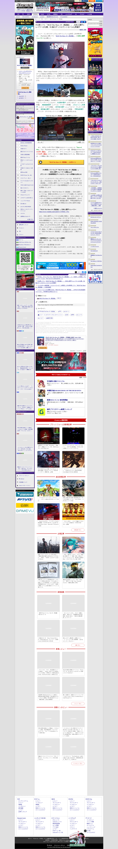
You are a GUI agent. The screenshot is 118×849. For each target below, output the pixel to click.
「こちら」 (67, 840)
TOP (18, 14)
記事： (29, 118)
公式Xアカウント (24, 1)
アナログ (82, 14)
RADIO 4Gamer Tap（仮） (26, 175)
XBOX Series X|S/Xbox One (25, 242)
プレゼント (21, 227)
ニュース (21, 96)
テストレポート (74, 821)
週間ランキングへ (98, 208)
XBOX (28, 14)
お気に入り (84, 0)
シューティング (91, 827)
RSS (17, 1)
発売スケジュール (40, 808)
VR (61, 14)
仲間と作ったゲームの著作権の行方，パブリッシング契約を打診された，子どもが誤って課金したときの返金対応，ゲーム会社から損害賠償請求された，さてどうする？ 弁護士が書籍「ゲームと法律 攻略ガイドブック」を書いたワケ (48, 583)
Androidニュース (57, 821)
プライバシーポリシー (24, 475)
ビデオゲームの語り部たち (27, 197)
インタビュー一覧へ (77, 763)
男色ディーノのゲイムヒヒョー (27, 161)
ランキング (99, 0)
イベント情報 (90, 821)
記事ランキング (22, 811)
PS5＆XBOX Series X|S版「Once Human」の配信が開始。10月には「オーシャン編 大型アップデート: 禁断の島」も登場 (48, 470)
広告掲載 (69, 845)
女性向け (55, 14)
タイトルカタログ (40, 810)
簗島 (50, 318)
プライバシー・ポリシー (59, 845)
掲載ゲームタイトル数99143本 (24, 9)
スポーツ (67, 311)
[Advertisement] (61, 782)
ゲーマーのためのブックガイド (27, 181)
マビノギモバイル (95, 227)
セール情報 (56, 825)
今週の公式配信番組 (25, 154)
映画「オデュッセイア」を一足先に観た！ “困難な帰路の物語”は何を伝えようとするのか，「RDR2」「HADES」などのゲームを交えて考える (25, 307)
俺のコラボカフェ (25, 187)
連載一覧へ (30, 219)
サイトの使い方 (33, 1)
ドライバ (21, 234)
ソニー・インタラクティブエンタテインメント (51, 314)
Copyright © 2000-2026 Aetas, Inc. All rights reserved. (59, 847)
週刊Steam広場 (24, 172)
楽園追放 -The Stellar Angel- (96, 256)
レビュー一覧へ (77, 703)
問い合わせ (42, 1)
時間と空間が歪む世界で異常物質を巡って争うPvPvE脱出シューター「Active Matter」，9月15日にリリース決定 (73, 499)
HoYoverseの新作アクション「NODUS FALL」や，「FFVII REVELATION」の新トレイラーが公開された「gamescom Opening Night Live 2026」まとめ (96, 174)
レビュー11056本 (21, 11)
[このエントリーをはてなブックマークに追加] (84, 22)
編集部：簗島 (83, 29)
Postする (78, 21)
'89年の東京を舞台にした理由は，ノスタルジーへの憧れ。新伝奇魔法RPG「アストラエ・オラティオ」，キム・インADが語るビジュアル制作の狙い (25, 429)
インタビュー (35, 16)
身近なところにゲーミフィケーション (27, 210)
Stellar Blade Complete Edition (96, 266)
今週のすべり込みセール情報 (27, 168)
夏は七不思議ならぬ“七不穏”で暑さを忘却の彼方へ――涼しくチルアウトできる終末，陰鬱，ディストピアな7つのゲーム (24, 346)
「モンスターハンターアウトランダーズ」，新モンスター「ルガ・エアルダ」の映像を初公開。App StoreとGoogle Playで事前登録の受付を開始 (96, 182)
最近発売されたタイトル (52, 16)
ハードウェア (68, 14)
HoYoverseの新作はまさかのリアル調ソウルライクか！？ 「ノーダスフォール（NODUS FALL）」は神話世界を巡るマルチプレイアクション (96, 160)
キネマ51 (23, 213)
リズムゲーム (90, 829)
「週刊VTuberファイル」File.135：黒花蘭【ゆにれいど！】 (47, 613)
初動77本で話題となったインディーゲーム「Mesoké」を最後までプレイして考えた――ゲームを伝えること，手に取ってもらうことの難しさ (25, 407)
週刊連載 (20, 808)
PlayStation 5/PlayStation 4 (24, 244)
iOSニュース (56, 820)
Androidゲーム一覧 (58, 832)
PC (23, 14)
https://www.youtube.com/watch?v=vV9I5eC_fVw (54, 211)
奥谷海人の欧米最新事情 (26, 142)
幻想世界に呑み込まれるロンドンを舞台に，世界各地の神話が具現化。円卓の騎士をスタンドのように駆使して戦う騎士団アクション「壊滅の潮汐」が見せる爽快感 (48, 697)
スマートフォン (55, 818)
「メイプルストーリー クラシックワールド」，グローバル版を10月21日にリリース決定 (48, 499)
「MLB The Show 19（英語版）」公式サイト (62, 162)
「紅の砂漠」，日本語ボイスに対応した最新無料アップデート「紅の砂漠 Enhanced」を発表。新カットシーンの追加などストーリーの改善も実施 (96, 189)
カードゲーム (90, 825)
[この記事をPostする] (75, 22)
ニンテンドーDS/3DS (40, 818)
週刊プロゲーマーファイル (27, 151)
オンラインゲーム (23, 801)
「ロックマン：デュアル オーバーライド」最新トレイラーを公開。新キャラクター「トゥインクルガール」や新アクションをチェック (96, 167)
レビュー (18, 16)
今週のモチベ (24, 148)
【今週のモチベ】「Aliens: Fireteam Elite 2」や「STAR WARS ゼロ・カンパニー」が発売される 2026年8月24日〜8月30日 (48, 639)
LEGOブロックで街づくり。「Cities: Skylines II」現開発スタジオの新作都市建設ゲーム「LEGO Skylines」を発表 (96, 152)
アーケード (89, 818)
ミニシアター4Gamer (25, 200)
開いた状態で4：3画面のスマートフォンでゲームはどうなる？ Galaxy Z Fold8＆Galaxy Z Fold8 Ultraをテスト (73, 696)
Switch (42, 14)
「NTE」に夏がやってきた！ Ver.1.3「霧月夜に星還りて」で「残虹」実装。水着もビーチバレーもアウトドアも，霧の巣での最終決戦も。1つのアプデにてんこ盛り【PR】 (73, 557)
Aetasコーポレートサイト (25, 485)
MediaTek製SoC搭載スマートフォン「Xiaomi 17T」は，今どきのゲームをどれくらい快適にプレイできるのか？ (73, 671)
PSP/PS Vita (89, 799)
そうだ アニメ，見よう (26, 178)
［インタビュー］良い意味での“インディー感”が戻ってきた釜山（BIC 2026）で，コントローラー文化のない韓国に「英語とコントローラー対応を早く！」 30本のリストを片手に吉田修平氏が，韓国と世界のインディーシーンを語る (25, 449)
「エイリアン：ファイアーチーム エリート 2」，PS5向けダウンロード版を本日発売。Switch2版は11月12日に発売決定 (73, 470)
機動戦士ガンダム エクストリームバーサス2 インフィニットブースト (96, 240)
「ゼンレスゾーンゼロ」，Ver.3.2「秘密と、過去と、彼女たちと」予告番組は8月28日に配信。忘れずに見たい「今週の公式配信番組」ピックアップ (73, 615)
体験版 (20, 804)
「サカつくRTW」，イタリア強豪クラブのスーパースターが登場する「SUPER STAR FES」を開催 (73, 523)
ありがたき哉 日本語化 (26, 206)
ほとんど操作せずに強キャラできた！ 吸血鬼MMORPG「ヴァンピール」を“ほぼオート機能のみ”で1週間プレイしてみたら (25, 368)
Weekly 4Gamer (24, 145)
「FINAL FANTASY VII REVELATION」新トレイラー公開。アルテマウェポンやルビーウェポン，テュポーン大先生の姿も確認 (96, 137)
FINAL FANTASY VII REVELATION (96, 222)
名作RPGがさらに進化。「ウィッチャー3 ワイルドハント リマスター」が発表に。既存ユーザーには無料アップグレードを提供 (96, 145)
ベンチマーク (73, 829)
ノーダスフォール (95, 246)
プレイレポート (25, 16)
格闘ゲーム (90, 823)
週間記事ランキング (23, 224)
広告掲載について (23, 482)
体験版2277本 (29, 11)
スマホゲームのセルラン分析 (27, 165)
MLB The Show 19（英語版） (25, 65)
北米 (67, 314)
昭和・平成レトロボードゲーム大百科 (27, 191)
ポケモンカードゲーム (96, 217)
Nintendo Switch (22, 247)
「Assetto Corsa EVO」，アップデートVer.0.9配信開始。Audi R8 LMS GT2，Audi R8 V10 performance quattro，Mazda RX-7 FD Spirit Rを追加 (48, 523)
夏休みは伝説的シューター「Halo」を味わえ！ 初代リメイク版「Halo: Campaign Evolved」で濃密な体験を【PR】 (72, 581)
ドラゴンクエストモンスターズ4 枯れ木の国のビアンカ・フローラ (96, 233)
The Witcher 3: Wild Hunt (96, 261)
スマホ (48, 14)
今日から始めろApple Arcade (27, 185)
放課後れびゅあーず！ (26, 216)
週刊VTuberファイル (25, 157)
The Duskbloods (94, 250)
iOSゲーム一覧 (56, 830)
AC (76, 14)
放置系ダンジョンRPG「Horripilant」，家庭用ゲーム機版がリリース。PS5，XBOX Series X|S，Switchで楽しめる (48, 447)
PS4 (60, 311)
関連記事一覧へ (83, 274)
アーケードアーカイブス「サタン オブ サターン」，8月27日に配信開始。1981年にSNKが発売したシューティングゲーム (73, 447)
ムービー (42, 16)
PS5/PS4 (35, 14)
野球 (73, 314)
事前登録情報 (56, 823)
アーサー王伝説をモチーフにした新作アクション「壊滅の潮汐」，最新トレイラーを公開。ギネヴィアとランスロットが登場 (96, 204)
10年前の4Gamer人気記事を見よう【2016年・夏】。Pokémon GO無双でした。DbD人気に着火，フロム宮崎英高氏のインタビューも (25, 326)
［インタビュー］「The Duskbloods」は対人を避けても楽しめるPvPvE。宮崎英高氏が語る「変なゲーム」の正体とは (73, 758)
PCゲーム (21, 239)
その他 (88, 830)
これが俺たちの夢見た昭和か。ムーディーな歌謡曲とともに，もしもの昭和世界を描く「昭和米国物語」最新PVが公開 (96, 197)
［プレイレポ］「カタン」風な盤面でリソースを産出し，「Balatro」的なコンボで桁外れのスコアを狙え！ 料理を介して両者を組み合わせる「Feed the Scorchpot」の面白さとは (48, 672)
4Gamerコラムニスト (25, 194)
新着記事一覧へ (77, 529)
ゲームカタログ (63, 16)
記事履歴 (92, 0)
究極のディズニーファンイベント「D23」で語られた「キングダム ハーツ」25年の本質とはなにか (24, 468)
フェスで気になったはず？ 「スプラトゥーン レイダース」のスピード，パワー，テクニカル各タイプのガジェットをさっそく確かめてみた (25, 388)
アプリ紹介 (56, 827)
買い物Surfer (23, 203)
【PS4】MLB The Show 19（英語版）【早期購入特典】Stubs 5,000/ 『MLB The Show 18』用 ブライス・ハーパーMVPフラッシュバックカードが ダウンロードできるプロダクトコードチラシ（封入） (64, 339)
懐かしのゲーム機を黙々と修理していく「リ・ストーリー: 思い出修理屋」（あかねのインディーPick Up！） (73, 639)
